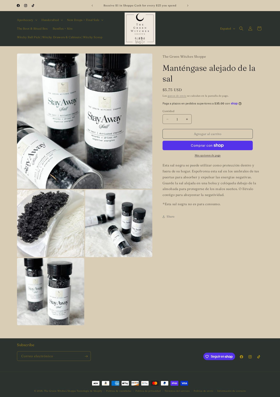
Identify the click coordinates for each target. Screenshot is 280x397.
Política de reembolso (118, 390)
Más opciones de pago (208, 155)
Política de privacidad (147, 390)
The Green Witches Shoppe (60, 390)
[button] (27, 20)
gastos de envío (177, 95)
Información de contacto (231, 390)
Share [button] (171, 216)
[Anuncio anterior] (92, 5)
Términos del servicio (177, 390)
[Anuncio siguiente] (187, 5)
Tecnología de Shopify (89, 390)
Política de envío (203, 390)
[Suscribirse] (86, 356)
